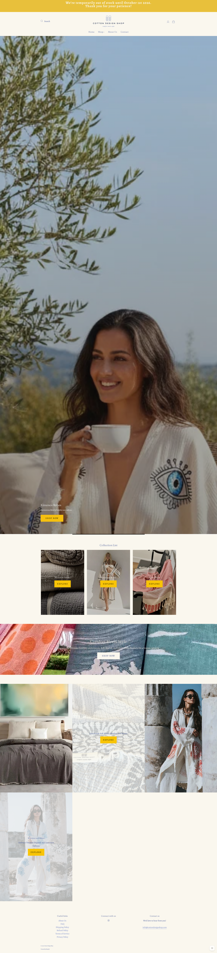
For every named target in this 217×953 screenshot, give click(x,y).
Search (47, 21)
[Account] (168, 21)
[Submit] (43, 20)
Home (91, 32)
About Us (112, 32)
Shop (100, 32)
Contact (125, 32)
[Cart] (173, 21)
